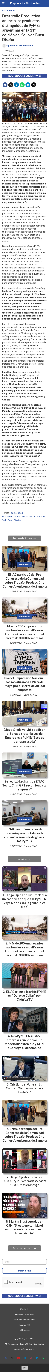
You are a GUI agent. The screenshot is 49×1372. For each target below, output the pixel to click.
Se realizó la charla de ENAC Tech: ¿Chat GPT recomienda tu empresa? (24, 785)
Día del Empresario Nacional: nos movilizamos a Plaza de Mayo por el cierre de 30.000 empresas (24, 684)
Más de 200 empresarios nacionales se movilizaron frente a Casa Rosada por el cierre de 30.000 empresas (24, 632)
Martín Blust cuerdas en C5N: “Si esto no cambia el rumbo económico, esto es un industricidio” (24, 1227)
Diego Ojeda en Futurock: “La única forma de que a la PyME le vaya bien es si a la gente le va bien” (24, 901)
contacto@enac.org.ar (24, 1349)
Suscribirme (24, 1270)
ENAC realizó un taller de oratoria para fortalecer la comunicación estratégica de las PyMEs (24, 835)
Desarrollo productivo (13, 516)
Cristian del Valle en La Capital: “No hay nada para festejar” (24, 1088)
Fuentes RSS (24, 1325)
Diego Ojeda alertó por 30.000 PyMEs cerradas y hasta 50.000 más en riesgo (24, 1181)
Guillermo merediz (35, 516)
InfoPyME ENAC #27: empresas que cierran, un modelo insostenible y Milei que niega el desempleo (24, 1042)
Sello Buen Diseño (11, 520)
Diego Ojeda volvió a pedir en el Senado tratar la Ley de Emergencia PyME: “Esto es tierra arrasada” (24, 735)
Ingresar (26, 1330)
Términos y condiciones (24, 1319)
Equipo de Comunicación (19, 45)
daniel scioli (17, 512)
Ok (24, 1367)
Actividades (8, 10)
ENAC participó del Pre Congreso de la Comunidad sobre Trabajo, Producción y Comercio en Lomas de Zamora (24, 580)
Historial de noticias (24, 1314)
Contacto (24, 1309)
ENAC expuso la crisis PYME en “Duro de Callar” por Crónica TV (26, 995)
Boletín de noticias (24, 1248)
